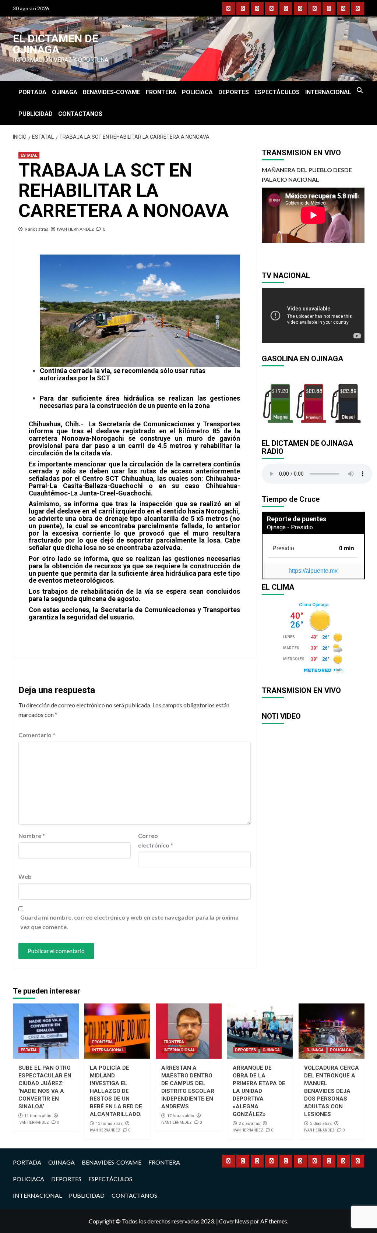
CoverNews (234, 1221)
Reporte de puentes (296, 519)
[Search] (359, 90)
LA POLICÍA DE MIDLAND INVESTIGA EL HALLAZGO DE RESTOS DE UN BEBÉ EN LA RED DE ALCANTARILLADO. (116, 1091)
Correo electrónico (155, 840)
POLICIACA (197, 92)
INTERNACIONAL (328, 92)
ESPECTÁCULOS (277, 92)
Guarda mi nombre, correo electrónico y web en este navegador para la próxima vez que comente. (129, 922)
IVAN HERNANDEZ (75, 229)
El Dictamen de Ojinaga (55, 44)
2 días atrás (249, 1123)
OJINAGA (64, 92)
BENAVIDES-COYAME (111, 92)
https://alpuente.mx (313, 571)
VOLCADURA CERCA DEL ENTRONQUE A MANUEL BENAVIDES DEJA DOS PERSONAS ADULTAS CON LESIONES (331, 1091)
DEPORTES (233, 92)
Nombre (31, 835)
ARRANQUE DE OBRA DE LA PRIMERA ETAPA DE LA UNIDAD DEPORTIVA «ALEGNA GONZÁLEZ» (259, 1091)
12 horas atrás (109, 1123)
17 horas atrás (180, 1115)
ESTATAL (29, 155)
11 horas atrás (37, 1115)
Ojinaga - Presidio (290, 527)
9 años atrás (36, 229)
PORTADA (32, 92)
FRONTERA (161, 92)
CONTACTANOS (80, 113)
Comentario (36, 734)
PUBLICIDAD (35, 113)
